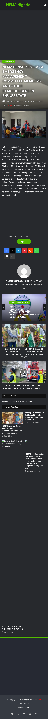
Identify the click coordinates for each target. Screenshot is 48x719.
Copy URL (24, 242)
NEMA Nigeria (24, 703)
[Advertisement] (24, 35)
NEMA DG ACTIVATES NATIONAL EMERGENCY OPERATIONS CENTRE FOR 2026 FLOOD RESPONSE (24, 313)
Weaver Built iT (24, 707)
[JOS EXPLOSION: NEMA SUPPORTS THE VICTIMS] (12, 532)
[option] (24, 307)
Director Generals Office (19, 303)
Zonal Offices (9, 61)
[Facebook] (6, 250)
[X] (12, 250)
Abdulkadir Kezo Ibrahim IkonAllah (17, 101)
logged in (15, 402)
